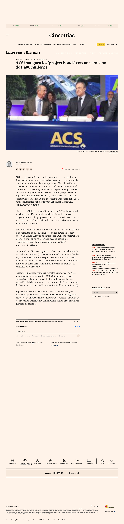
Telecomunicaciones (66, 53)
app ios (102, 463)
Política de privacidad (44, 519)
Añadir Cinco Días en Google (71, 169)
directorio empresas (76, 463)
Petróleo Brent (54, 26)
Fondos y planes (56, 44)
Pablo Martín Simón (24, 162)
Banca (57, 53)
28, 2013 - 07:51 (22, 164)
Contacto (8, 519)
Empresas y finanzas (23, 44)
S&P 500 (31, 26)
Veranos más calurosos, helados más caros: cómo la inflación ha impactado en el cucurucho (104, 257)
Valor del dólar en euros (101, 26)
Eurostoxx (101, 296)
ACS (17, 336)
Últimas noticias (66, 44)
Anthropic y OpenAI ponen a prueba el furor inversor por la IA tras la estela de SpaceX (105, 272)
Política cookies (21, 519)
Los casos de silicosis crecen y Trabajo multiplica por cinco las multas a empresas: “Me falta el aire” (104, 249)
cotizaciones (89, 463)
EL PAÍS (81, 43)
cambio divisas (64, 463)
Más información (20, 345)
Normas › (77, 326)
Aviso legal (14, 519)
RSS (62, 519)
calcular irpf (12, 463)
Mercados (33, 44)
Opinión (75, 44)
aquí (56, 345)
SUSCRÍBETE (100, 44)
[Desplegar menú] (7, 35)
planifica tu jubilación (51, 463)
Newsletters (67, 519)
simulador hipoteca (25, 463)
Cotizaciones (47, 44)
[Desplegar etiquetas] (78, 335)
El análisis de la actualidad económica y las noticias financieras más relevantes (40, 321)
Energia (76, 53)
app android (112, 463)
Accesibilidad (53, 519)
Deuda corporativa (25, 336)
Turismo (104, 53)
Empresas (62, 336)
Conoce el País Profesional (62, 473)
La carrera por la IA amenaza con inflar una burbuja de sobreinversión (104, 264)
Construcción (83, 53)
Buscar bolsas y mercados (101, 287)
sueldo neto (37, 463)
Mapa (59, 519)
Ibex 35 (13, 26)
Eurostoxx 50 (76, 26)
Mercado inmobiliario (95, 53)
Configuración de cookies (32, 519)
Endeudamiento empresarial (49, 336)
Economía (39, 44)
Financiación (35, 336)
